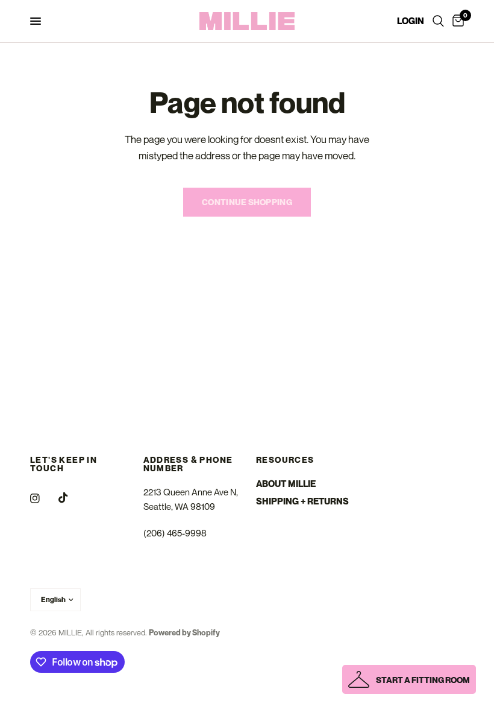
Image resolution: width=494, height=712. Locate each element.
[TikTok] (71, 498)
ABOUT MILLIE (286, 483)
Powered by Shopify (184, 632)
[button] (409, 679)
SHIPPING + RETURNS (302, 500)
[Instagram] (43, 498)
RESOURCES (285, 460)
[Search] (438, 21)
